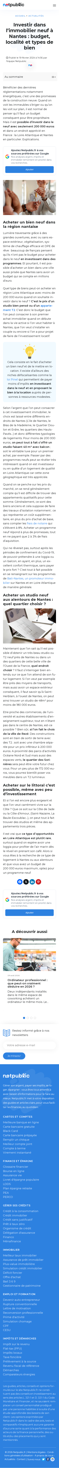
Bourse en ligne (13, 1171)
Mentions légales (36, 1452)
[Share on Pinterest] (38, 882)
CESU (7, 1330)
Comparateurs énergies (19, 1374)
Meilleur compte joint (17, 1144)
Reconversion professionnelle (23, 1312)
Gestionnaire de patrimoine (22, 1285)
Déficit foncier (12, 1272)
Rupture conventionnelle (20, 1304)
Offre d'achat (12, 1277)
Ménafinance (12, 1241)
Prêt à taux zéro (14, 1224)
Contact (21, 1459)
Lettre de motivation (17, 1308)
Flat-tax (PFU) (12, 1348)
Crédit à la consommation (20, 1211)
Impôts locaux (12, 1352)
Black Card (10, 1131)
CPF (6, 1326)
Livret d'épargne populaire (21, 1179)
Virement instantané (17, 1152)
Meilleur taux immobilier (20, 1255)
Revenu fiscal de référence (21, 1366)
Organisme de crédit (17, 1228)
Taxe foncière (12, 1357)
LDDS (7, 1184)
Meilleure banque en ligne (21, 1122)
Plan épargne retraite (17, 1188)
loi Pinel (12, 379)
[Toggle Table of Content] (51, 77)
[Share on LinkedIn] (32, 882)
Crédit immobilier (15, 1215)
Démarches (11, 1370)
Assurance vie (12, 1175)
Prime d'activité (14, 1317)
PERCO (8, 1197)
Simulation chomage (17, 1321)
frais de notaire (37, 523)
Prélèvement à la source (19, 1361)
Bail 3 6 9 (9, 1281)
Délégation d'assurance (19, 1232)
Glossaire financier (15, 1166)
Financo (8, 1237)
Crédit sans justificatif (17, 1219)
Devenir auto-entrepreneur (21, 1300)
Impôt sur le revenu (16, 1344)
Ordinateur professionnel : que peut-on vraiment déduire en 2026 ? (28, 983)
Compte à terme (14, 1148)
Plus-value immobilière (19, 1264)
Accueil (20, 16)
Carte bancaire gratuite (19, 1126)
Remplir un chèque (16, 1139)
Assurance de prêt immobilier (23, 1260)
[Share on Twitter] (26, 882)
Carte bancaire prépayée (20, 1135)
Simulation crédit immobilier (22, 1268)
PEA (6, 1192)
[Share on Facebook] (20, 882)
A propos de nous (44, 1455)
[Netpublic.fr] (13, 5)
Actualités (36, 16)
